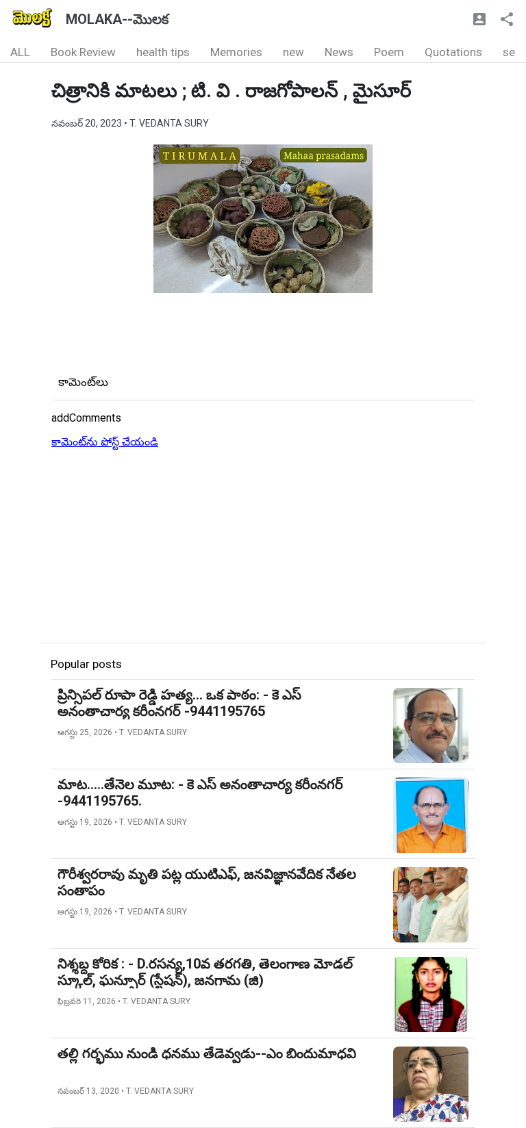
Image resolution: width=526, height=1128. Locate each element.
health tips (163, 52)
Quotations (453, 52)
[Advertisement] (263, 547)
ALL (20, 52)
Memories (236, 52)
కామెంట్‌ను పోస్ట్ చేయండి (104, 441)
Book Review (83, 52)
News (339, 52)
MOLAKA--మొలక (117, 19)
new (293, 52)
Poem (389, 52)
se (509, 52)
